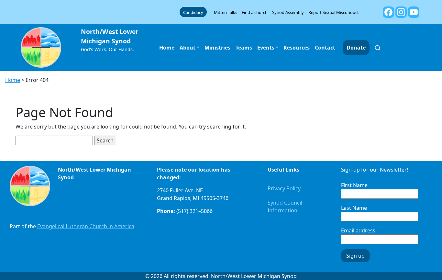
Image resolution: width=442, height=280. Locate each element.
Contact (325, 47)
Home (166, 47)
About (187, 47)
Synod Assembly (288, 12)
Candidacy (193, 12)
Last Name (354, 207)
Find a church (255, 12)
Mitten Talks (225, 12)
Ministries (217, 47)
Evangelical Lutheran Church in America (85, 226)
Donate (356, 47)
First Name (354, 185)
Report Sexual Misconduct (333, 12)
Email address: (359, 230)
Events (265, 47)
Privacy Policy (284, 188)
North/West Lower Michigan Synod (109, 36)
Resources (296, 47)
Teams (244, 47)
